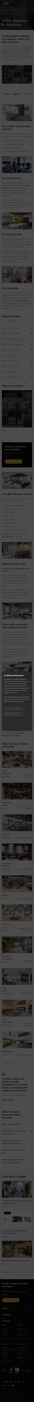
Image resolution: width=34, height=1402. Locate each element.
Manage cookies (12, 714)
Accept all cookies (13, 709)
